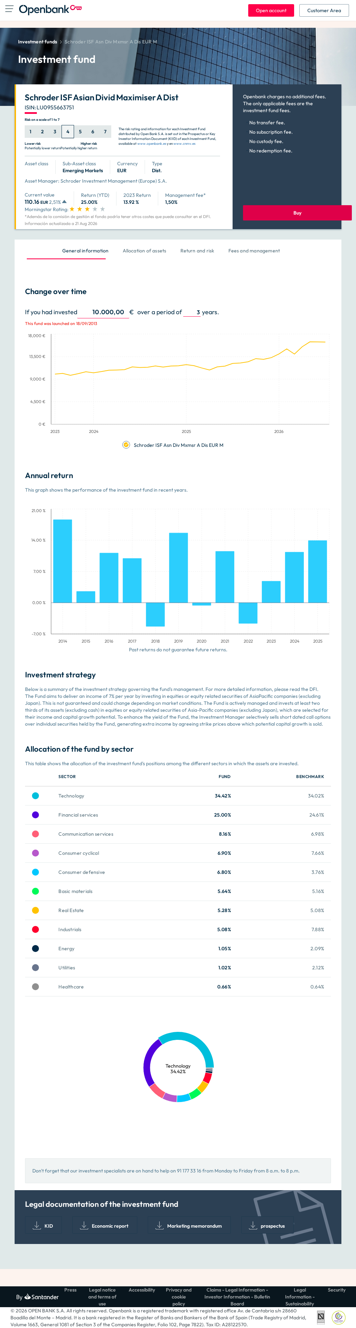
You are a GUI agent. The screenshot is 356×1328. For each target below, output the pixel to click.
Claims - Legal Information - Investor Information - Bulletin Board (237, 1297)
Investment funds (37, 42)
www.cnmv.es (184, 143)
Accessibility (142, 1290)
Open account (271, 10)
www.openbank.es (151, 143)
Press (70, 1290)
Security (337, 1290)
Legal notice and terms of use (102, 1297)
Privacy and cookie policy (179, 1297)
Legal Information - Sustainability (300, 1297)
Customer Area (324, 10)
